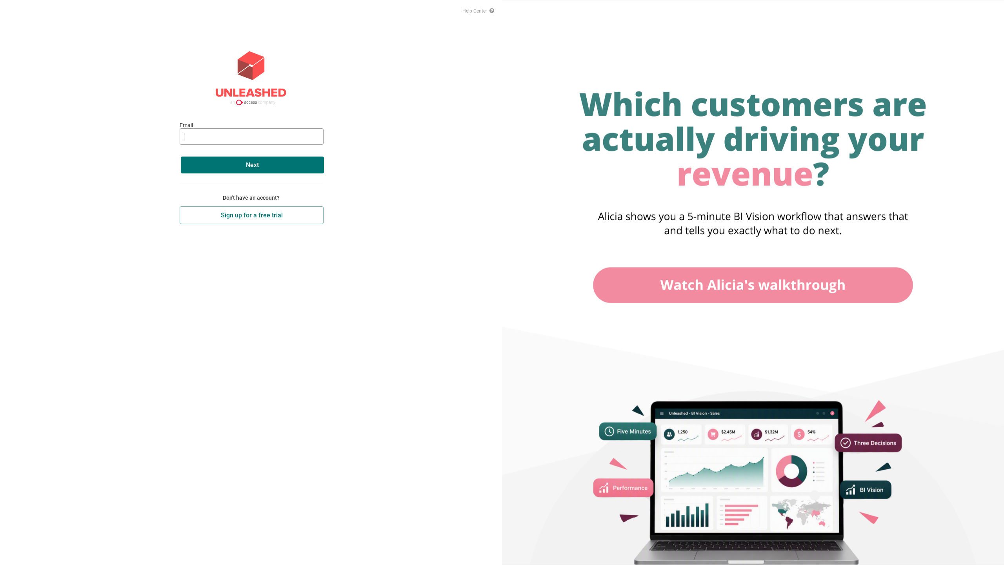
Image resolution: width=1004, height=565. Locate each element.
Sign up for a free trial (252, 215)
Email (186, 125)
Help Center (475, 11)
